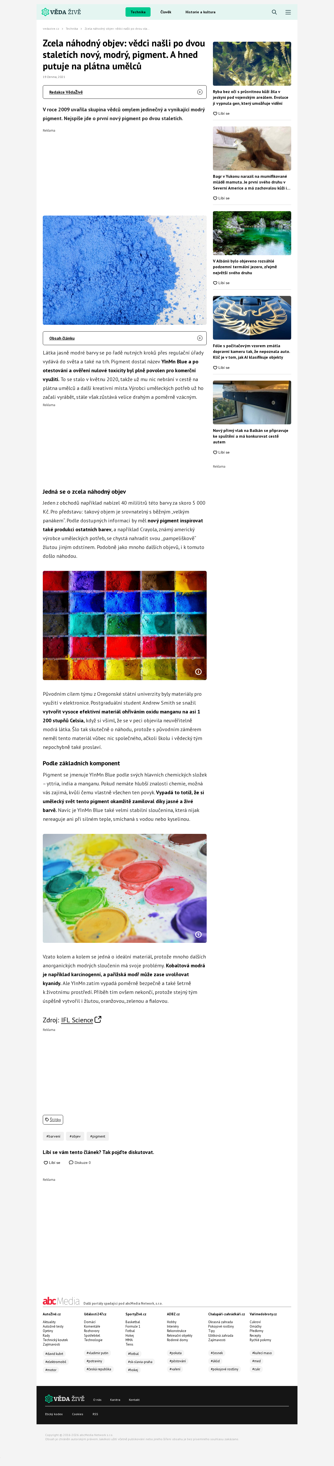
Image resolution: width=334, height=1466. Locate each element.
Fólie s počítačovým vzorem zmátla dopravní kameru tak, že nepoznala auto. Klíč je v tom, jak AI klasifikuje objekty (251, 351)
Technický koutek (55, 1340)
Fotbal (130, 1331)
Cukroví (255, 1322)
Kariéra (115, 1400)
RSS (95, 1414)
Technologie (93, 1340)
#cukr (256, 1369)
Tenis (129, 1344)
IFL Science (77, 1020)
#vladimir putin (97, 1353)
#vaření (175, 1369)
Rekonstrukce (176, 1331)
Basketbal (133, 1322)
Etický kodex (54, 1414)
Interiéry (173, 1326)
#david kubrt (54, 1354)
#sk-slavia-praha (140, 1362)
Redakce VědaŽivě (66, 92)
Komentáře (92, 1326)
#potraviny (94, 1361)
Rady (46, 1335)
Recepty (255, 1335)
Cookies (77, 1414)
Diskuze (82, 1162)
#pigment (97, 1136)
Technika (138, 12)
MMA (129, 1340)
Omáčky (255, 1326)
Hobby (171, 1322)
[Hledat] (274, 12)
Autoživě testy (53, 1326)
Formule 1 (133, 1326)
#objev (75, 1136)
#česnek (217, 1353)
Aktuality (49, 1322)
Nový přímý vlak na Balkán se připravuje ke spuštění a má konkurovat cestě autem (250, 436)
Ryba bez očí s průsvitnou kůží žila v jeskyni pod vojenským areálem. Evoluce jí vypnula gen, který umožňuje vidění (250, 97)
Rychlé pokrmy (260, 1340)
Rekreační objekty (179, 1335)
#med (256, 1361)
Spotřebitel (92, 1335)
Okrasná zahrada (220, 1322)
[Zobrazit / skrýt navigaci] (288, 12)
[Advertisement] (125, 168)
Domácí (90, 1322)
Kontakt (134, 1400)
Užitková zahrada (220, 1335)
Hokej (130, 1335)
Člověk (165, 12)
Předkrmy (256, 1331)
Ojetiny (48, 1331)
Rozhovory (91, 1331)
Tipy (211, 1331)
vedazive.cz (51, 28)
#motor (50, 1370)
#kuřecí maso (262, 1353)
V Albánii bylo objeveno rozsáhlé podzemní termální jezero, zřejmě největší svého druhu (245, 266)
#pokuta (176, 1353)
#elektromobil (55, 1362)
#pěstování (178, 1361)
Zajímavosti (51, 1344)
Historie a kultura (201, 12)
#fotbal (133, 1354)
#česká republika (99, 1369)
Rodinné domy (177, 1340)
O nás (97, 1400)
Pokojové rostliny (221, 1326)
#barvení (53, 1136)
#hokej (133, 1370)
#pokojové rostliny (224, 1369)
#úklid (215, 1361)
